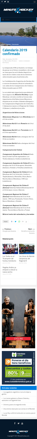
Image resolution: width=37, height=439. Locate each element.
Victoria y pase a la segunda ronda (14, 404)
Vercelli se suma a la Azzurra (27, 231)
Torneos (8, 44)
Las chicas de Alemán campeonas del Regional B (26, 258)
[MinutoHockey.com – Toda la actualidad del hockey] (18, 10)
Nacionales (15, 44)
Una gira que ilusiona (9, 230)
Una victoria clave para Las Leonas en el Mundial (19, 409)
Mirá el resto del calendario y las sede (18, 214)
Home (3, 44)
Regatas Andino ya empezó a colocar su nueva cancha (10, 269)
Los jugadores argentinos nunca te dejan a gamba (16, 393)
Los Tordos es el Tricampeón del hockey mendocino (9, 258)
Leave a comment (24, 61)
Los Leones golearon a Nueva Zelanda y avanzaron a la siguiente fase (15, 399)
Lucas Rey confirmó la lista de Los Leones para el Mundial (18, 414)
